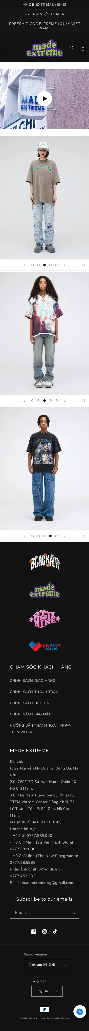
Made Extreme (37, 1018)
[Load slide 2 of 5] (39, 265)
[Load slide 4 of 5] (50, 265)
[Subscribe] (73, 913)
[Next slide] (64, 264)
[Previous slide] (24, 264)
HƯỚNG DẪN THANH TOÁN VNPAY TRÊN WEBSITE (40, 728)
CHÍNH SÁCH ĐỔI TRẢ (29, 703)
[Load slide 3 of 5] (44, 265)
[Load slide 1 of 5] (33, 265)
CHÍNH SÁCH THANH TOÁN (34, 691)
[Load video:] (44, 99)
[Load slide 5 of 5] (56, 265)
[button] (6, 48)
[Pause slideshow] (83, 264)
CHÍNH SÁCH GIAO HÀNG (32, 680)
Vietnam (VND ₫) (42, 964)
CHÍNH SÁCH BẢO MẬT (30, 714)
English (42, 991)
